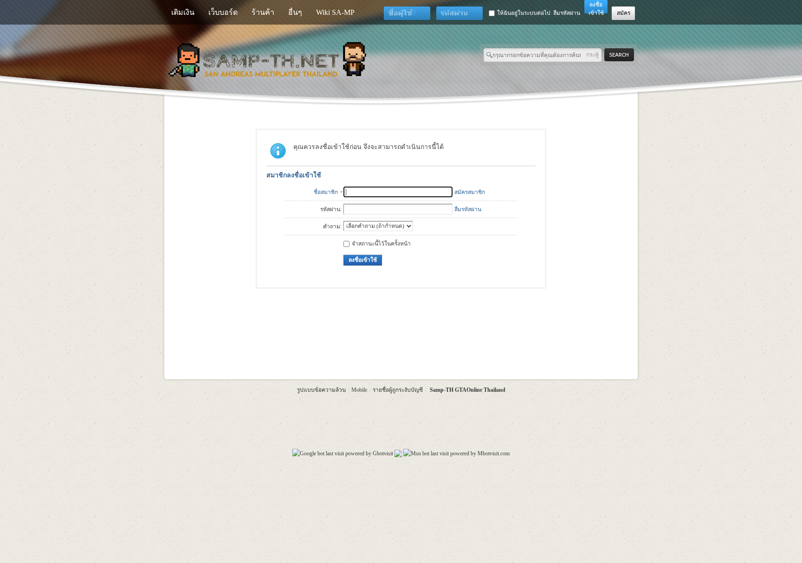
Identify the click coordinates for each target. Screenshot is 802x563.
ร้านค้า (263, 12)
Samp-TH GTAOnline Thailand (467, 390)
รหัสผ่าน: (331, 209)
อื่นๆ (295, 12)
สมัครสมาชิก (469, 192)
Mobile (359, 390)
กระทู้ (592, 55)
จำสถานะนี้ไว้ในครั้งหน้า (381, 243)
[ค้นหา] (622, 55)
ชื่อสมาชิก (326, 192)
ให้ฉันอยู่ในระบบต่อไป (523, 13)
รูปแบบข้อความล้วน (321, 390)
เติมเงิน (182, 12)
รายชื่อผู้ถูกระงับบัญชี (398, 390)
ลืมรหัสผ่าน (566, 13)
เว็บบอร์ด (223, 12)
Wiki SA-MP (335, 12)
